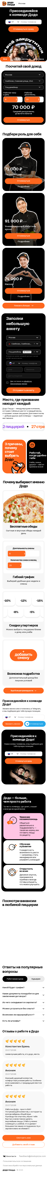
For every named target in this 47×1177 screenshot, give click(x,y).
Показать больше (22, 306)
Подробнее (24, 186)
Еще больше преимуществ (22, 691)
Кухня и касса (20, 59)
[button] (13, 21)
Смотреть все (23, 1138)
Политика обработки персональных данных (22, 1166)
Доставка (39, 59)
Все (5, 59)
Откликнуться (23, 181)
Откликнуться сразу (23, 29)
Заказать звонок (12, 724)
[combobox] (23, 75)
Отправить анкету (23, 390)
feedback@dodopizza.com (32, 1156)
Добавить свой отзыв (23, 1144)
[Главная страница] (8, 3)
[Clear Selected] (34, 344)
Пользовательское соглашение (17, 1161)
